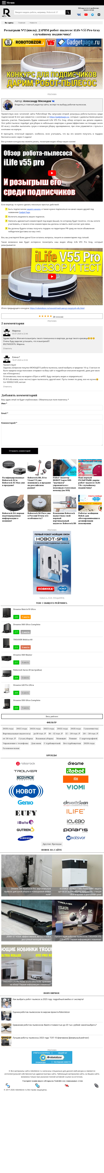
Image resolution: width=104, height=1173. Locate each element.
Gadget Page (24, 212)
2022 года (62, 728)
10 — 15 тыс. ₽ (56, 733)
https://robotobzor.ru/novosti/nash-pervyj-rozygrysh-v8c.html (57, 308)
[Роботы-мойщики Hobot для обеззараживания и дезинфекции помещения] (90, 511)
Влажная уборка (44, 738)
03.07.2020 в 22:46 (20, 333)
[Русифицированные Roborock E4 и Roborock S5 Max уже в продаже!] (14, 475)
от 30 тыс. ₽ (9, 738)
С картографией (88, 738)
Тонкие (73, 738)
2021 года (76, 728)
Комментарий (9, 423)
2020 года (89, 743)
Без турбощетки (72, 743)
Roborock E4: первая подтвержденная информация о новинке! (13, 517)
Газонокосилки (11, 748)
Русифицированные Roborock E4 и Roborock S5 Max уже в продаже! (13, 481)
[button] (4, 2)
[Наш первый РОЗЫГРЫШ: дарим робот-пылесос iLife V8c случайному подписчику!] (90, 475)
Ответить (7, 348)
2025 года (21, 728)
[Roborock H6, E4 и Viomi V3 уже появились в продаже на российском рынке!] (39, 475)
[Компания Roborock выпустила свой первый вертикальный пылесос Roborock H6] (64, 511)
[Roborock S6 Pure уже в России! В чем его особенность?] (39, 511)
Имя (4, 403)
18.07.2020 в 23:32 (20, 360)
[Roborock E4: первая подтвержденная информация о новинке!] (14, 511)
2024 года (35, 728)
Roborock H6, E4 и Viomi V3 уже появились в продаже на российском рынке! (39, 482)
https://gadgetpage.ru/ (59, 117)
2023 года (49, 728)
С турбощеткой (52, 743)
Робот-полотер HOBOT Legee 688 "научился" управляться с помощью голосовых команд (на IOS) (64, 484)
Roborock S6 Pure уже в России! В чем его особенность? (39, 515)
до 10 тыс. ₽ (39, 733)
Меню (11, 2)
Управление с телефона (15, 743)
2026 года (8, 728)
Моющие (61, 738)
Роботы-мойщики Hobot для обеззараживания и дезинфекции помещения (89, 518)
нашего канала (33, 209)
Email (4, 413)
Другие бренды (52, 844)
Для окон (36, 743)
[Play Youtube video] (52, 173)
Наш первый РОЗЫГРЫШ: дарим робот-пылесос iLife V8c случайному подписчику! (89, 482)
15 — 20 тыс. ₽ (73, 733)
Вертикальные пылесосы (16, 733)
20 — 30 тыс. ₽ (90, 733)
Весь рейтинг (52, 716)
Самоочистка (91, 728)
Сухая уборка (26, 738)
